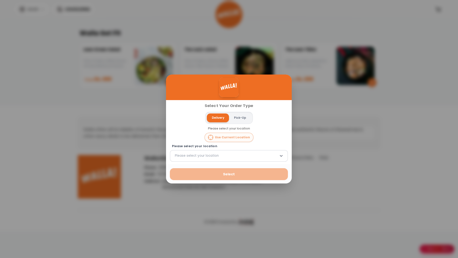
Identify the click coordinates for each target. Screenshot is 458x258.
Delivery (218, 118)
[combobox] (175, 156)
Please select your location (194, 146)
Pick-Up (240, 118)
